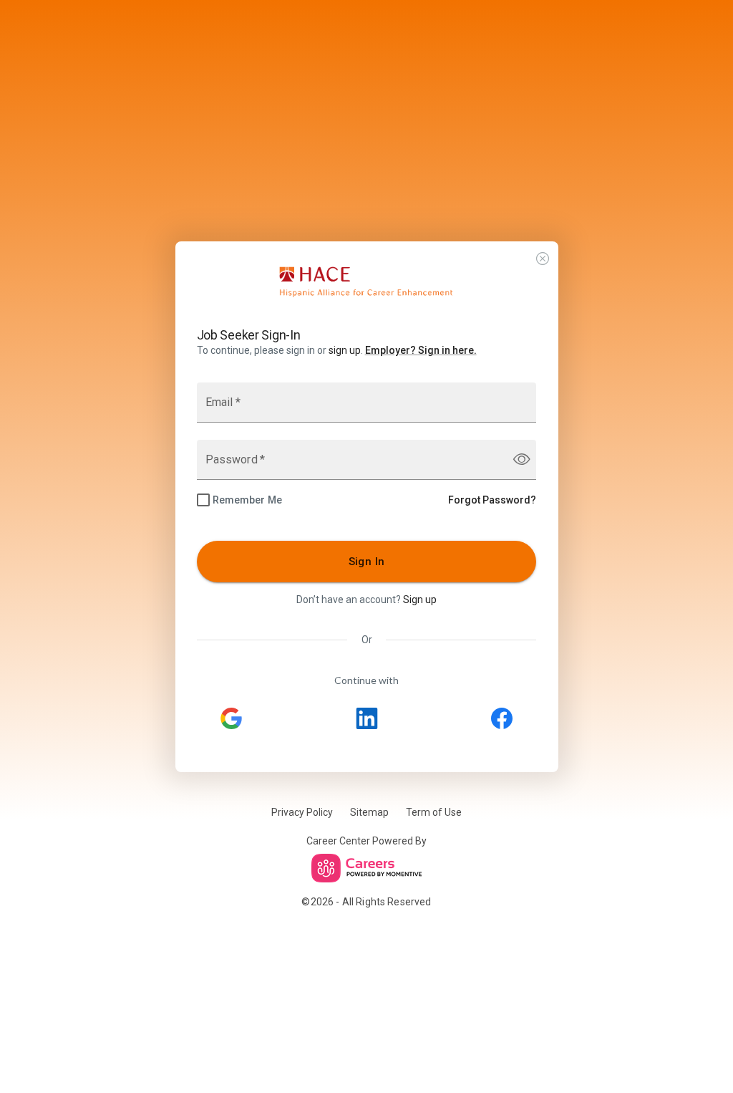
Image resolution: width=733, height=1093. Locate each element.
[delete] (543, 258)
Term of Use (434, 812)
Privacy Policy (302, 812)
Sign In (367, 561)
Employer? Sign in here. (421, 350)
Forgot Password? (492, 500)
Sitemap (369, 812)
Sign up (420, 599)
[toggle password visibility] (522, 459)
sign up (345, 350)
